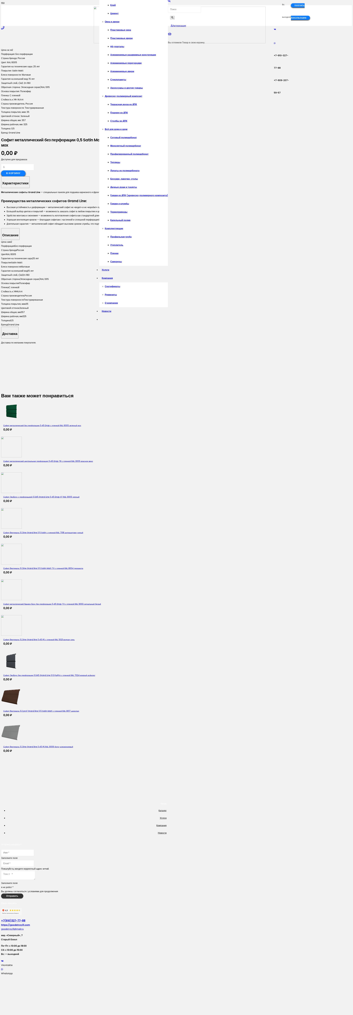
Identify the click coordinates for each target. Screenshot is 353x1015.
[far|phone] (2, 28)
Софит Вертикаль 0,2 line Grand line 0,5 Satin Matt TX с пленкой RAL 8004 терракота (43, 568)
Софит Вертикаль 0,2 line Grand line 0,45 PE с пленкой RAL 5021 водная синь (39, 639)
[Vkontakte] (275, 29)
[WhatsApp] (275, 43)
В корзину (13, 173)
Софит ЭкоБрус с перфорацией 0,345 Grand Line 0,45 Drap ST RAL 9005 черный (41, 497)
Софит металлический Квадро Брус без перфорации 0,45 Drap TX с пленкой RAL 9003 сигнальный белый (52, 604)
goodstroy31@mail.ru (12, 929)
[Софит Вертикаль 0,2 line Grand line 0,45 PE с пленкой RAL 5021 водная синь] (11, 635)
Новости (162, 833)
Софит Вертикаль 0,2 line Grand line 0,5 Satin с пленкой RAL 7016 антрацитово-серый (43, 532)
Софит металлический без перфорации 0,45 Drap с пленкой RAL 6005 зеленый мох (42, 425)
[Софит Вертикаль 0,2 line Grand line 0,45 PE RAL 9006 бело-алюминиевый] (11, 742)
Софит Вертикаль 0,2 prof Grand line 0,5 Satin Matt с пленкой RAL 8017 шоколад (41, 711)
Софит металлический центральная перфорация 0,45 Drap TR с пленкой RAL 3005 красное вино (48, 461)
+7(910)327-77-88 (13, 920)
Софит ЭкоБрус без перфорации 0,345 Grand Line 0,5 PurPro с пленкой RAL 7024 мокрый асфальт (49, 675)
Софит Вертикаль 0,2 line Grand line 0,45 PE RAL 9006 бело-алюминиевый (38, 746)
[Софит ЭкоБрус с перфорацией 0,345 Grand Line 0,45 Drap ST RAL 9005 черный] (11, 492)
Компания (161, 825)
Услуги (163, 818)
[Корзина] (169, 34)
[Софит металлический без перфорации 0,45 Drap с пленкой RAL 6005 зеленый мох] (11, 420)
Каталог (163, 810)
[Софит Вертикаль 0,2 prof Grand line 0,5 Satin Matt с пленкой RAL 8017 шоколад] (11, 706)
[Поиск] (172, 17)
